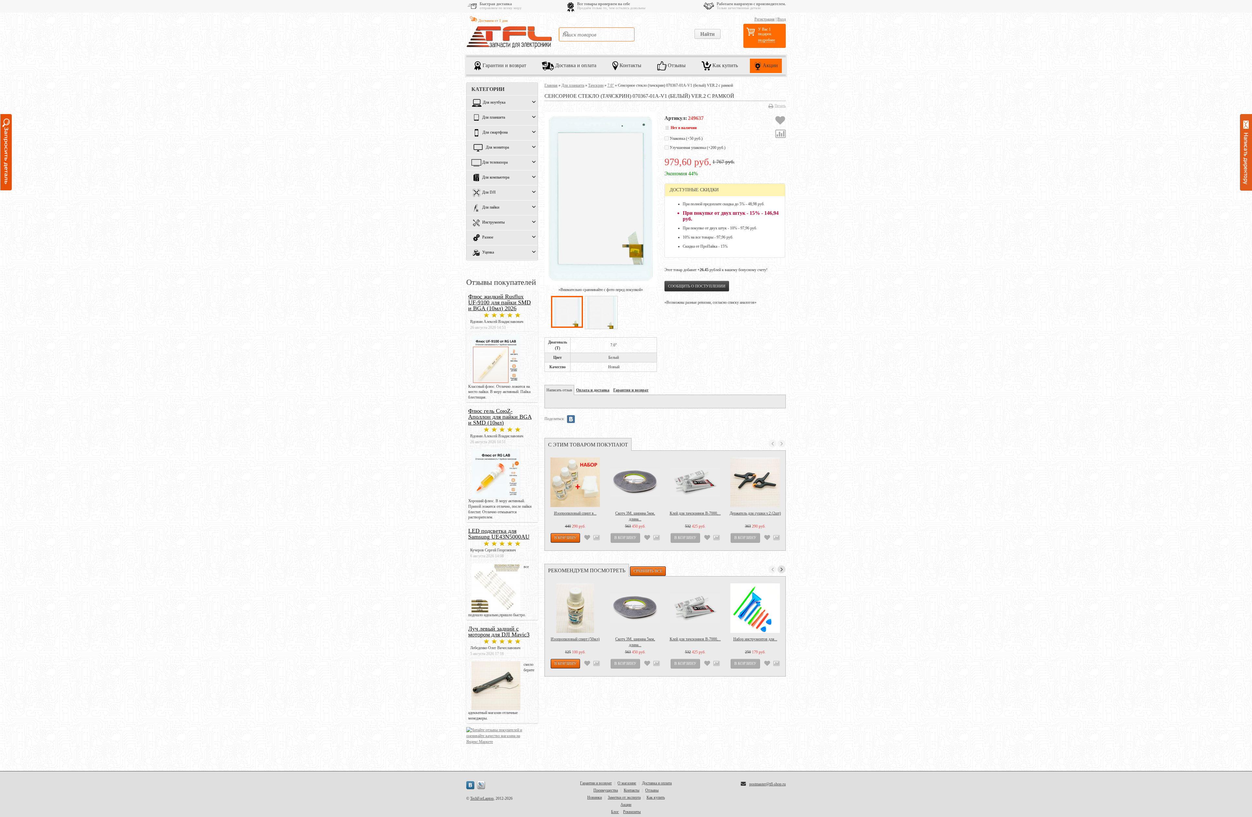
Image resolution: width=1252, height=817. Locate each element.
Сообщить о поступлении (696, 286)
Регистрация (764, 19)
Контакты (629, 65)
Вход (781, 19)
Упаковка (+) (686, 138)
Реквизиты (632, 812)
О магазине (627, 783)
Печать (780, 106)
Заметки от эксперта (624, 797)
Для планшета (493, 117)
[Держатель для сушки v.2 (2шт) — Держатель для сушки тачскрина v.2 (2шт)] (755, 482)
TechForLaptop (482, 798)
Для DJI (489, 192)
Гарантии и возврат (503, 65)
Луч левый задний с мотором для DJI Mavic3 (498, 631)
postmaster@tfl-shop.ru (767, 784)
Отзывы (676, 65)
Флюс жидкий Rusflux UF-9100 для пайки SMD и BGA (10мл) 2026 (499, 302)
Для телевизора (495, 162)
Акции (769, 65)
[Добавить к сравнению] (780, 134)
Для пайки (490, 207)
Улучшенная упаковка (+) (697, 147)
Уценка (488, 252)
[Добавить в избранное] (780, 121)
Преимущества (605, 790)
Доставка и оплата (575, 65)
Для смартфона (495, 132)
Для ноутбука (494, 102)
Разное (487, 237)
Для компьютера (495, 177)
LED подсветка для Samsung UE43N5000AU (498, 534)
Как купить (724, 65)
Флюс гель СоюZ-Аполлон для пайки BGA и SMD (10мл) (500, 417)
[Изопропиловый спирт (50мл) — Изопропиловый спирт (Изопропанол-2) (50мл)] (575, 608)
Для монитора (497, 147)
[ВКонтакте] (571, 419)
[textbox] (596, 34)
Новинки (594, 797)
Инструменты (493, 222)
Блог (615, 812)
